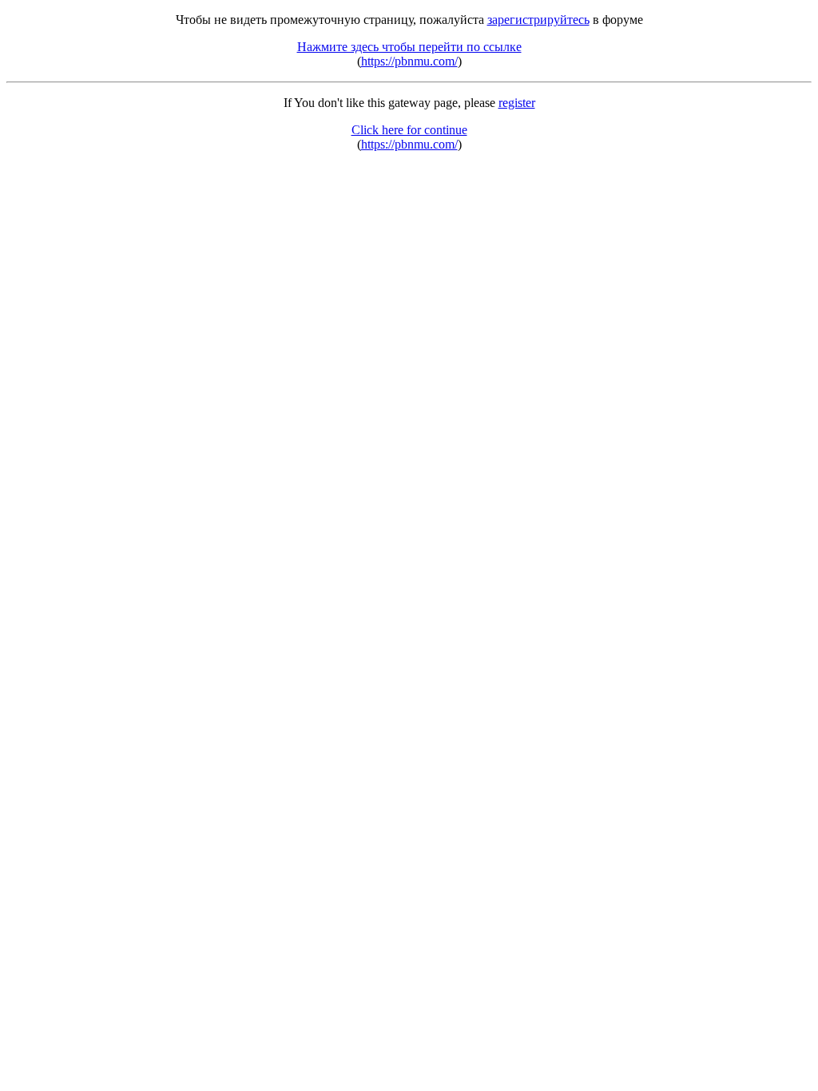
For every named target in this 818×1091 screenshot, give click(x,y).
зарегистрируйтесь (538, 19)
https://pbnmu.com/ (409, 61)
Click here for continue (409, 130)
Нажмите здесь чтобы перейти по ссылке (409, 47)
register (516, 102)
